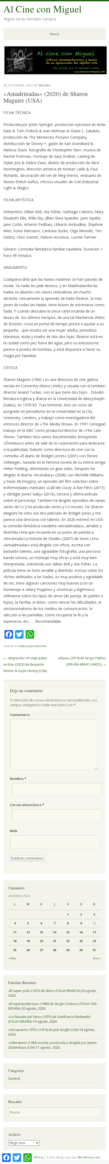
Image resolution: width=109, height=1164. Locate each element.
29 (67, 950)
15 (67, 932)
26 (28, 950)
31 (94, 950)
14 (54, 932)
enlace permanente (32, 646)
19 (28, 941)
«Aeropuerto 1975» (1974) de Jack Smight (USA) (43, 1029)
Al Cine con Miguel (42, 8)
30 (81, 950)
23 (81, 941)
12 (28, 932)
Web (13, 830)
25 (14, 950)
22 (67, 941)
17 (94, 932)
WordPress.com (89, 1157)
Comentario (20, 714)
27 (41, 950)
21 (54, 941)
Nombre (18, 778)
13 (41, 932)
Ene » (97, 958)
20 (41, 941)
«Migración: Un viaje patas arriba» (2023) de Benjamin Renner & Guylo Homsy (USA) (25, 664)
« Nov (12, 958)
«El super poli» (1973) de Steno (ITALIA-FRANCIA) (44, 991)
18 (14, 941)
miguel (45, 85)
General (14, 1078)
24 (94, 941)
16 (81, 932)
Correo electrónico (27, 804)
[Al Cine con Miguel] (55, 74)
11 (14, 932)
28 (54, 950)
